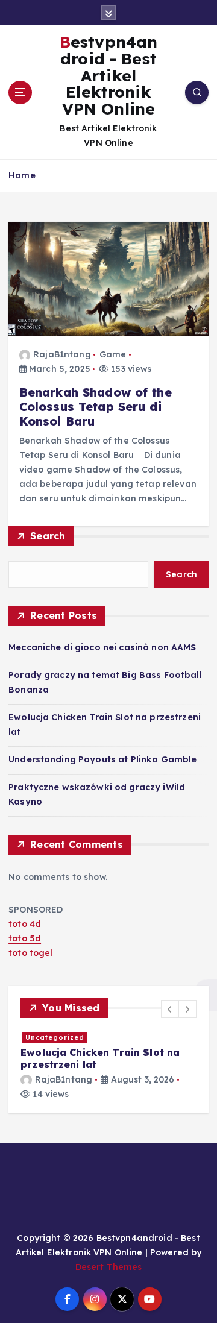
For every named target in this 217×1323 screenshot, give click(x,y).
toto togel (30, 952)
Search (48, 536)
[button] (170, 1009)
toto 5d (24, 938)
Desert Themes (108, 1267)
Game (113, 354)
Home (22, 175)
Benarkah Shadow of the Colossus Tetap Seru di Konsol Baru (95, 407)
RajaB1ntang (62, 354)
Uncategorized (54, 1037)
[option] (108, 1066)
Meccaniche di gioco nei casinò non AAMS (102, 647)
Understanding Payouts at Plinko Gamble (102, 759)
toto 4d (24, 924)
